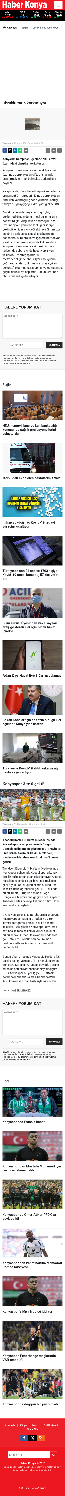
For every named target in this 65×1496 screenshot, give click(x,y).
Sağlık (25, 27)
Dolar (36, 12)
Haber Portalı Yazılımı (35, 1488)
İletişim (35, 1425)
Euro (47, 12)
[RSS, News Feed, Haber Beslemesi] (41, 1438)
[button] (48, 150)
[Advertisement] (32, 66)
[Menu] (58, 5)
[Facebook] (4, 150)
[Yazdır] (26, 150)
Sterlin (58, 12)
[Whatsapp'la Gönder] (20, 150)
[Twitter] (10, 150)
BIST (22, 12)
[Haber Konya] (24, 4)
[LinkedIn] (15, 150)
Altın (7, 12)
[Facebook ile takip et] (24, 1438)
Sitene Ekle (32, 1429)
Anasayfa (11, 27)
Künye (23, 1425)
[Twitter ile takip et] (32, 1438)
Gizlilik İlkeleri (51, 1425)
